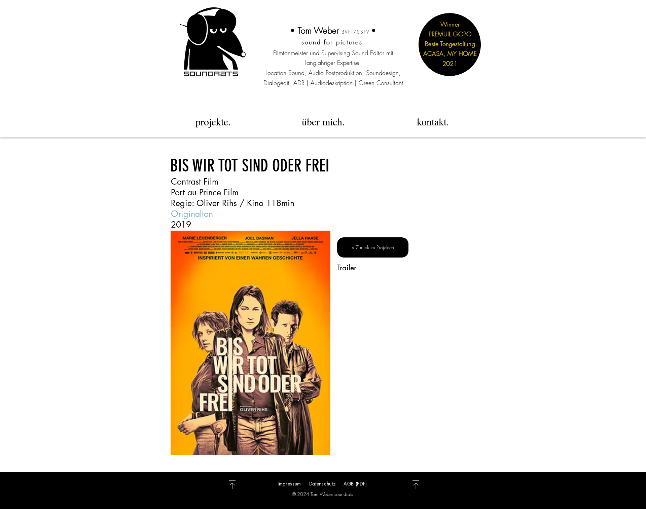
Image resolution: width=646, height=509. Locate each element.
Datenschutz (322, 483)
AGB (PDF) (355, 483)
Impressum (290, 483)
